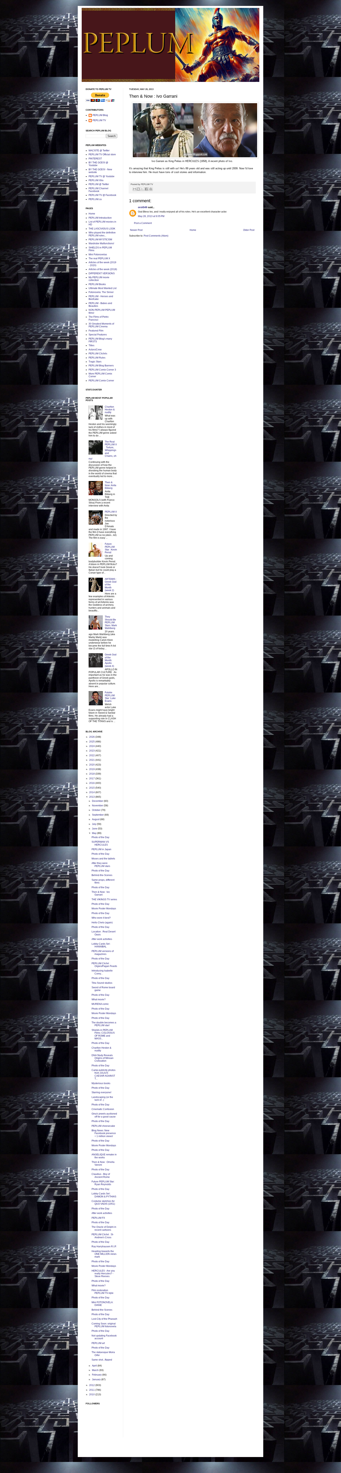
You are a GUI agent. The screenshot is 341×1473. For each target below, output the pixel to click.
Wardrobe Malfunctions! (101, 243)
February (97, 1374)
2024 (92, 746)
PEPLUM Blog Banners (101, 365)
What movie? (99, 999)
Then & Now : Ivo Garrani (101, 893)
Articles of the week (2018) (103, 269)
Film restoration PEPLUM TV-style (102, 1291)
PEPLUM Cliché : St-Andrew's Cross (103, 1236)
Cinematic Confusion (103, 1109)
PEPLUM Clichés (98, 353)
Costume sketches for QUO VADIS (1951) (103, 1202)
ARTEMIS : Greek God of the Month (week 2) (110, 585)
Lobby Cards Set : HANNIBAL (101, 945)
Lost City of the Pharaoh (104, 1319)
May (94, 833)
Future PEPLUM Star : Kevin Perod (111, 548)
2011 (92, 1390)
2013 (92, 796)
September (98, 814)
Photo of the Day (100, 837)
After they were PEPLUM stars (101, 864)
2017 (92, 778)
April (94, 1365)
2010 (92, 1394)
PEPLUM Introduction (100, 217)
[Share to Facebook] (146, 189)
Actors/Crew (95, 349)
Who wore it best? (101, 917)
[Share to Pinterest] (151, 189)
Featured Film (96, 330)
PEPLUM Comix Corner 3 (102, 369)
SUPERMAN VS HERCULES (100, 843)
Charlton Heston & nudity (110, 409)
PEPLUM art (98, 1343)
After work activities (102, 939)
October (96, 810)
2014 (92, 792)
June (95, 828)
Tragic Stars (95, 361)
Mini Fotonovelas (98, 254)
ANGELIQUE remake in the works (104, 1156)
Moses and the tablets (103, 858)
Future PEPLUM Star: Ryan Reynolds (103, 1183)
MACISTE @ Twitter (99, 150)
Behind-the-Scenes (102, 875)
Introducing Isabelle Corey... (102, 972)
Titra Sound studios (102, 983)
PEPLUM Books (97, 284)
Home (193, 230)
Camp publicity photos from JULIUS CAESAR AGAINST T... (103, 1074)
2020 (92, 764)
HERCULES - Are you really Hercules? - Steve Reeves (103, 1273)
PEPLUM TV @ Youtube (101, 176)
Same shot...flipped (102, 1359)
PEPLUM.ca (95, 199)
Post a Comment (143, 223)
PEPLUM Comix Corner (101, 380)
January (96, 1379)
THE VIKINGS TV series (104, 899)
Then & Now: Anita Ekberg (110, 485)
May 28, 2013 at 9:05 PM (151, 216)
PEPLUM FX (98, 1218)
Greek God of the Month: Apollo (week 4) (110, 660)
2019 (92, 769)
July (94, 824)
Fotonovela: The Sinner (101, 292)
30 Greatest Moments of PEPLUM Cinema (101, 325)
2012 (92, 1385)
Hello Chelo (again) (102, 922)
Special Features (98, 334)
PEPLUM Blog (100, 115)
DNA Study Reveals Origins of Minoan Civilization (102, 1058)
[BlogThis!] (138, 189)
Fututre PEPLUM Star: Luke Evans (110, 696)
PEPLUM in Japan (101, 849)
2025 (92, 741)
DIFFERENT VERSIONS (102, 273)
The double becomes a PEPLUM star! (104, 1024)
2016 (92, 783)
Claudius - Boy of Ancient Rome (101, 1175)
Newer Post (136, 230)
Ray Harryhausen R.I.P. (104, 1246)
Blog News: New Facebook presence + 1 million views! (104, 1133)
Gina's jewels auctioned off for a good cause (104, 1115)
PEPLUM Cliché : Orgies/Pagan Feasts (104, 965)
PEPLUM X (111, 511)
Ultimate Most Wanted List (102, 288)
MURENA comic (100, 1004)
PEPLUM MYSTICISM (100, 239)
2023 (92, 750)
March (95, 1370)
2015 (92, 787)
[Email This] (135, 189)
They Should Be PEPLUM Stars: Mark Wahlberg (111, 622)
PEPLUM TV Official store (102, 154)
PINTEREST (95, 158)
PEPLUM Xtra (96, 180)
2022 (92, 755)
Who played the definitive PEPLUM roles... (102, 234)
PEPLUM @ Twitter (99, 184)
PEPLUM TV (99, 120)
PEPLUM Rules (97, 357)
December (98, 801)
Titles (91, 345)
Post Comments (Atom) (156, 235)
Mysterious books (101, 1083)
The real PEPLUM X (99, 258)
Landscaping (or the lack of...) (102, 1098)
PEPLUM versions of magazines (103, 952)
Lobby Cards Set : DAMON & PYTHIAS (104, 1195)
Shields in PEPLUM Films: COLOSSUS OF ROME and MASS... (103, 1034)
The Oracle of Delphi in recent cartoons (104, 1228)
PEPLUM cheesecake (103, 1126)
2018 (92, 773)
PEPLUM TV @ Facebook (102, 195)
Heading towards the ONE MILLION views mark (104, 1254)
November (98, 805)
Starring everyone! (101, 1092)
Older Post (248, 230)
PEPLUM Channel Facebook (98, 190)
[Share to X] (142, 189)
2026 (92, 737)
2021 (92, 760)
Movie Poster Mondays (104, 908)
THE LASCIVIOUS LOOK (102, 228)
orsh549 (142, 207)
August (96, 819)
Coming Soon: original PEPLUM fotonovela (104, 1325)
